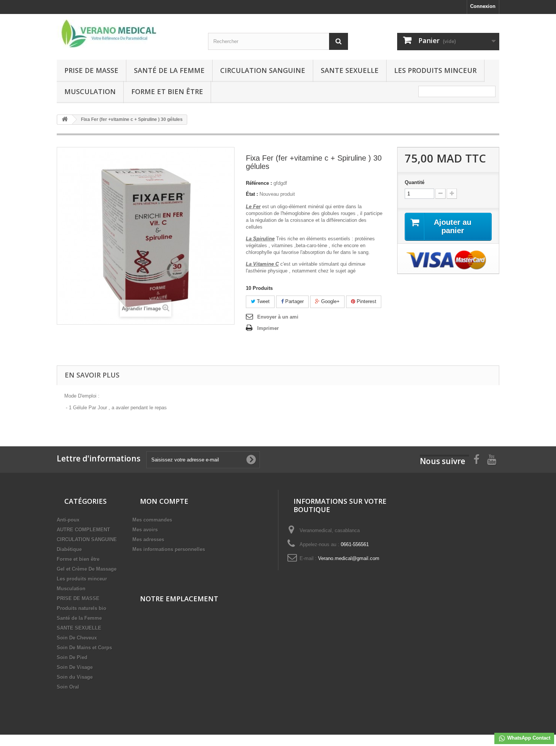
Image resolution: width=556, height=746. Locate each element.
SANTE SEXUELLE (350, 70)
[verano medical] (127, 34)
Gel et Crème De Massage (86, 569)
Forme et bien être (167, 91)
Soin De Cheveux (77, 638)
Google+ (330, 301)
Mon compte (164, 501)
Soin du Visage (75, 677)
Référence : (259, 183)
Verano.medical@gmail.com (348, 558)
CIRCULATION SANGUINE (262, 70)
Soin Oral (68, 687)
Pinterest (365, 301)
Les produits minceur (435, 70)
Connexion (482, 6)
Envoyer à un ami (277, 317)
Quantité (414, 182)
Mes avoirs (145, 529)
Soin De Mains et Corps (84, 647)
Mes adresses (148, 539)
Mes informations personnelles (168, 549)
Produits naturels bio (81, 608)
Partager (294, 301)
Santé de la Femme (169, 70)
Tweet (262, 301)
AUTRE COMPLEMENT (83, 529)
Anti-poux (68, 520)
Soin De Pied (72, 657)
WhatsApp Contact (528, 738)
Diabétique (69, 549)
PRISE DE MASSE (91, 70)
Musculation (90, 91)
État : (252, 194)
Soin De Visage (75, 667)
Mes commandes (152, 520)
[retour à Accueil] (64, 119)
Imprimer (268, 328)
